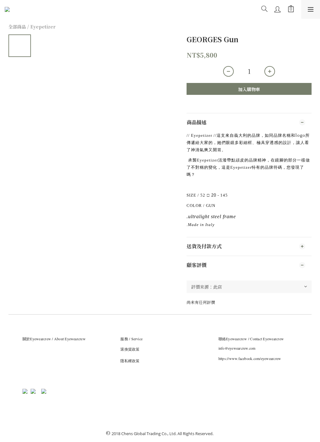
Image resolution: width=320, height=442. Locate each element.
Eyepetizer (43, 26)
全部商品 (17, 26)
